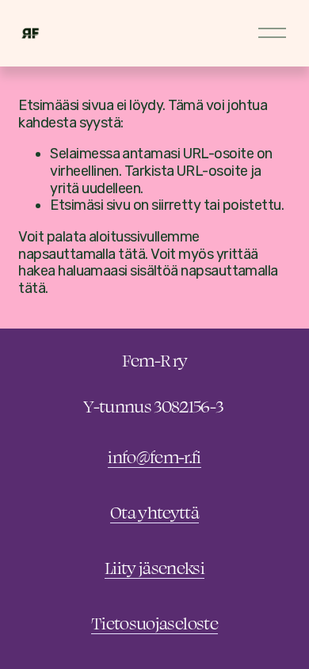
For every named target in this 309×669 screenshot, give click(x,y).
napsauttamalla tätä (81, 254)
